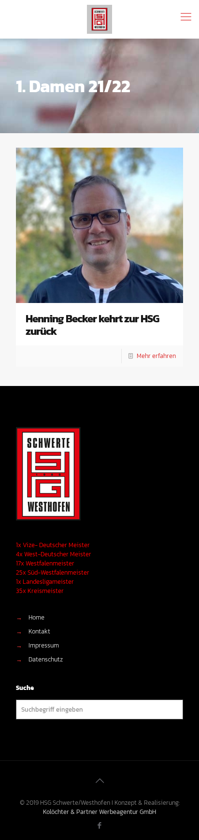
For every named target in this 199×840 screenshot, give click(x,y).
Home (36, 617)
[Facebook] (100, 825)
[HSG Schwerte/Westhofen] (99, 19)
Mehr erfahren (156, 355)
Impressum (43, 645)
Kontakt (39, 631)
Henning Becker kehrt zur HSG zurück (92, 325)
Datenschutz (45, 659)
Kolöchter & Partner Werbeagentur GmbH (99, 811)
